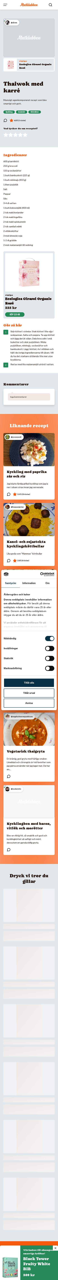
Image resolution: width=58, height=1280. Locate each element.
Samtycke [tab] (10, 583)
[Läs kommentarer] (5, 120)
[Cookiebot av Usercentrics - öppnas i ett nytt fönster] (41, 574)
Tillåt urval (29, 693)
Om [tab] (47, 583)
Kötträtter (35, 112)
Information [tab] (29, 583)
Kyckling (9, 112)
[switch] (49, 648)
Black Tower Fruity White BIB (36, 1264)
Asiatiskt (21, 112)
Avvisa (29, 703)
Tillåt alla (29, 682)
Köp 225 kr (15, 314)
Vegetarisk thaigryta (26, 751)
